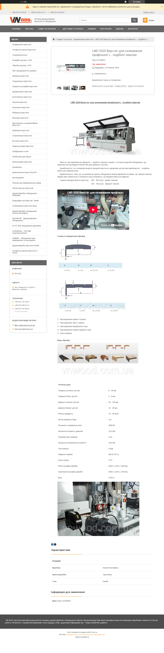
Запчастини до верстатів (22, 188)
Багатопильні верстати (22, 97)
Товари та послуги (64, 39)
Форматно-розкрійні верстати (24, 86)
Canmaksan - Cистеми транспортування (21, 232)
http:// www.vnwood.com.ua (24, 325)
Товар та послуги (47, 29)
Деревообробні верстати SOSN (25, 246)
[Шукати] (134, 20)
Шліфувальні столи (20, 151)
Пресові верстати (19, 102)
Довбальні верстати (20, 130)
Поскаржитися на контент (75, 634)
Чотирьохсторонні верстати (24, 50)
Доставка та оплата (73, 29)
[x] (55, 545)
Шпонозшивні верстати (22, 162)
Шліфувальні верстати (21, 44)
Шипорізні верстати (20, 76)
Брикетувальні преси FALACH (24, 172)
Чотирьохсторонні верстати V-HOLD (25, 252)
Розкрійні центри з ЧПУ (22, 60)
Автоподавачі (18, 178)
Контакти (133, 29)
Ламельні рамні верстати (22, 146)
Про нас (29, 29)
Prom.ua (94, 632)
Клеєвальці (17, 167)
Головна (16, 29)
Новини (92, 29)
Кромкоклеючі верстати (84, 39)
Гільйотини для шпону (21, 157)
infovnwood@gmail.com (24, 329)
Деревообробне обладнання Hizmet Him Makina (24, 212)
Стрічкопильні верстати (22, 136)
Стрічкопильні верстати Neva (24, 206)
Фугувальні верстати (21, 107)
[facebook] (52, 545)
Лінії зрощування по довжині (24, 71)
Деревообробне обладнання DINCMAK (24, 194)
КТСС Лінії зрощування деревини (26, 226)
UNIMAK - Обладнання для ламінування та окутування (23, 239)
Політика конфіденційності (95, 634)
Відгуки (119, 29)
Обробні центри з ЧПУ (21, 65)
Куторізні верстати (20, 141)
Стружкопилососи (19, 55)
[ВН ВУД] (21, 22)
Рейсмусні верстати (20, 113)
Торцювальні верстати (22, 81)
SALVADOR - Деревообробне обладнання (24, 219)
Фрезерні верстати (20, 118)
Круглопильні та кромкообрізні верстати (25, 124)
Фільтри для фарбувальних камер (26, 183)
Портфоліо (105, 29)
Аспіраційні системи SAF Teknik (25, 201)
